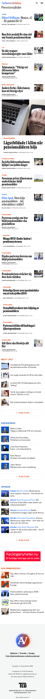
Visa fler (24, 413)
